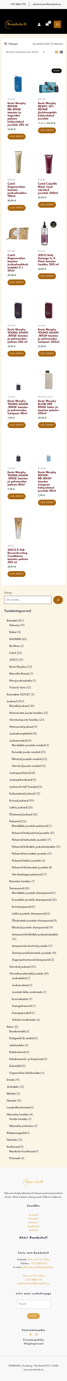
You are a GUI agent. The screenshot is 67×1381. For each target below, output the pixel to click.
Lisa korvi (16, 136)
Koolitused (33, 1226)
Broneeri (33, 1222)
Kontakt (33, 1230)
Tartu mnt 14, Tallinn (38, 1259)
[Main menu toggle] (57, 24)
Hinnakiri (33, 1219)
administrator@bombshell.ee (47, 4)
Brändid (33, 1215)
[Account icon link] (39, 24)
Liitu (33, 1316)
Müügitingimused (33, 1344)
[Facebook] (30, 1334)
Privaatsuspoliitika (33, 1340)
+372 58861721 (38, 1263)
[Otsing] (58, 600)
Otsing (8, 593)
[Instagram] (36, 1334)
